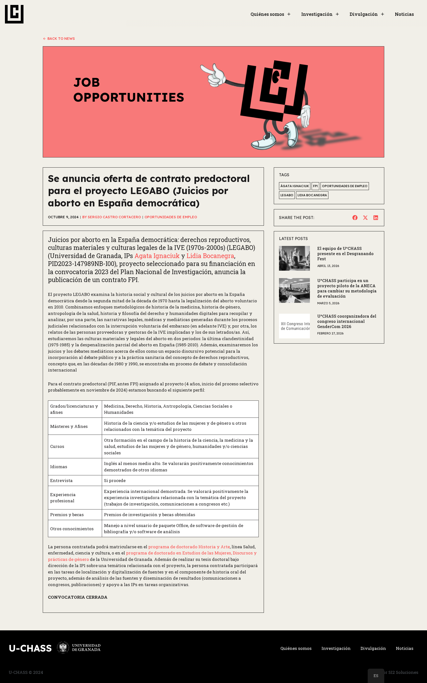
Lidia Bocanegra (312, 195)
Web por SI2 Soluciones (394, 672)
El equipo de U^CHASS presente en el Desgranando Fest (345, 253)
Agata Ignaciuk (157, 256)
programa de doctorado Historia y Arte (189, 547)
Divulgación (364, 14)
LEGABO (286, 195)
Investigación (317, 14)
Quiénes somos (267, 14)
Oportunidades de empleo (344, 186)
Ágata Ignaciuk (294, 186)
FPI (315, 186)
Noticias (404, 14)
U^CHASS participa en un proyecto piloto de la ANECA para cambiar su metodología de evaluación (347, 288)
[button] (355, 217)
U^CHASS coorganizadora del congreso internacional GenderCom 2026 (346, 321)
